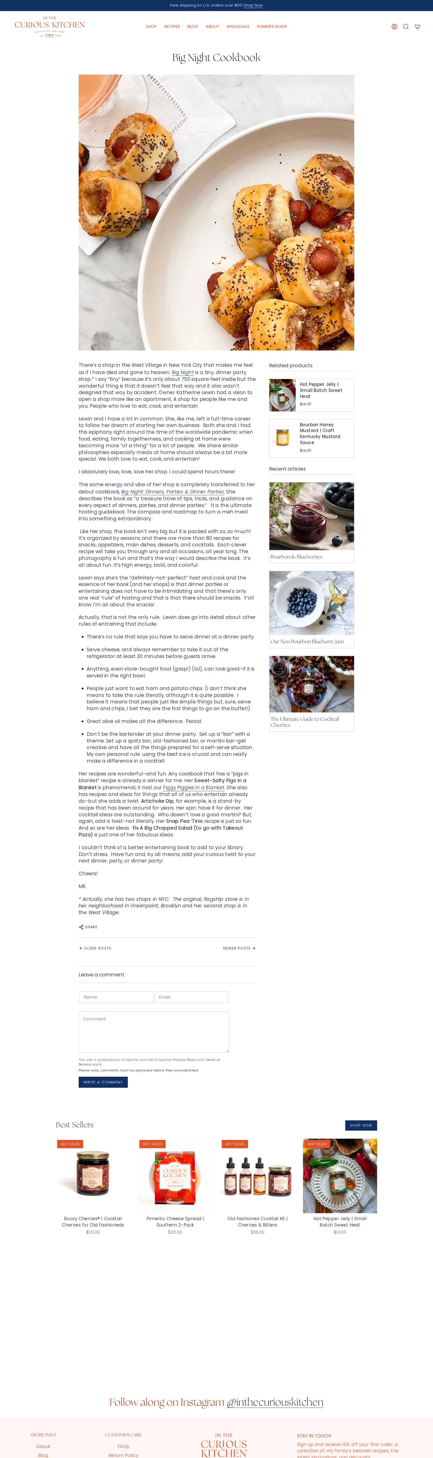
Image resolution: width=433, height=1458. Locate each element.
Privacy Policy (184, 1060)
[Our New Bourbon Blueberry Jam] (311, 603)
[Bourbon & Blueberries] (311, 516)
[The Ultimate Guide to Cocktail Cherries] (311, 684)
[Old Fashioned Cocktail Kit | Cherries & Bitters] (258, 1176)
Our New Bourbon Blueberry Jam (307, 641)
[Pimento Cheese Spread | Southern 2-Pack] (175, 1176)
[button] (151, 27)
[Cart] (417, 26)
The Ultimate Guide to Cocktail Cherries (305, 722)
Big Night (183, 372)
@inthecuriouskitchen (275, 1403)
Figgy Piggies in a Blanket (194, 787)
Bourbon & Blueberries (296, 557)
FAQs (123, 1446)
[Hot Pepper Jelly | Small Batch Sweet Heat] (340, 1176)
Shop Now (253, 5)
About (43, 1446)
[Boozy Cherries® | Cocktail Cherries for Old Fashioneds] (93, 1176)
